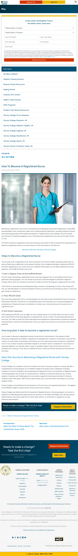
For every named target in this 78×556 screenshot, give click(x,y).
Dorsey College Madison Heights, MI (18, 126)
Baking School (9, 89)
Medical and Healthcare (59, 476)
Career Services (72, 483)
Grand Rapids (22, 486)
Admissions (72, 477)
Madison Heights (22, 479)
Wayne (22, 494)
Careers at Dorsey (72, 494)
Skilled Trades (59, 488)
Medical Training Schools (15, 416)
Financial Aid (72, 480)
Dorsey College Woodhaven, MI (16, 136)
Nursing (59, 480)
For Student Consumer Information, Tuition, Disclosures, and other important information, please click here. (39, 504)
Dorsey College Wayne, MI (14, 141)
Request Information (63, 407)
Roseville (22, 489)
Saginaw (22, 492)
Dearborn (22, 483)
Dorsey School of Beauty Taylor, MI (17, 146)
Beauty (59, 486)
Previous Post (19, 427)
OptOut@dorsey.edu (50, 56)
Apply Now (54, 2)
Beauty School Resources (14, 84)
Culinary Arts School (11, 95)
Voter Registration (12, 546)
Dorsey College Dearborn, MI (15, 120)
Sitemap (20, 546)
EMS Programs (9, 105)
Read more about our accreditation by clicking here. (39, 530)
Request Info (31, 2)
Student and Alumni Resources (16, 110)
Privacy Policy (27, 546)
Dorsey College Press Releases (16, 115)
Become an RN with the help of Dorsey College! (39, 250)
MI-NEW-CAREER (10, 74)
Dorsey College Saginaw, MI (14, 131)
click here (48, 508)
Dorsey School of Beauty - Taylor (59, 496)
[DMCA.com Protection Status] (59, 541)
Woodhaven (22, 497)
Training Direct (42, 485)
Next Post (54, 425)
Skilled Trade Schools (12, 100)
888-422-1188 (40, 554)
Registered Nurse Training (31, 416)
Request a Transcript (72, 489)
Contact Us (72, 485)
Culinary (59, 483)
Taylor (42, 481)
